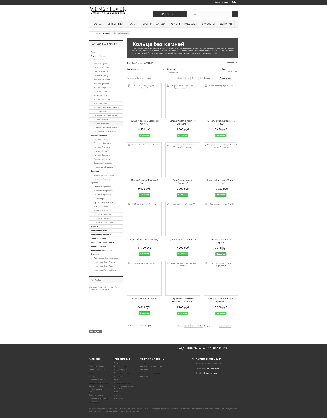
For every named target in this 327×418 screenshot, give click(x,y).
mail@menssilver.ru (209, 373)
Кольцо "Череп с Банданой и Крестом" (144, 122)
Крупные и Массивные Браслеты (101, 181)
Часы (132, 23)
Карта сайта (119, 398)
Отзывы (117, 395)
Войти (234, 2)
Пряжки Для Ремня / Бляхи (102, 242)
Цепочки (226, 23)
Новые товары (120, 366)
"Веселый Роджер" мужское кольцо (221, 122)
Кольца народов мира (102, 88)
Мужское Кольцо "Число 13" (183, 239)
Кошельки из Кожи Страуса (104, 262)
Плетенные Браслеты (102, 187)
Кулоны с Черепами (101, 139)
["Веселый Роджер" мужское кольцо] (221, 100)
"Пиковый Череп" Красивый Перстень (144, 181)
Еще (134, 56)
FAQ (116, 392)
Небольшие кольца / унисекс (105, 131)
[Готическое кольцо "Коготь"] (144, 278)
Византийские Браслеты (103, 191)
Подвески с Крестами (102, 143)
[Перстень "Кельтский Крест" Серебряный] (221, 278)
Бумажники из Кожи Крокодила (106, 258)
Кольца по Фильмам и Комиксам (106, 107)
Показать (171, 69)
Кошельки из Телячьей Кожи (105, 270)
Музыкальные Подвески (103, 167)
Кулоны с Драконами (102, 147)
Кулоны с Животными (102, 155)
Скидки (96, 279)
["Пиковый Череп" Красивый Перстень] (144, 160)
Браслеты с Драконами (103, 218)
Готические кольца (101, 76)
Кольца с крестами (101, 84)
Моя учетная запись (152, 358)
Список (235, 71)
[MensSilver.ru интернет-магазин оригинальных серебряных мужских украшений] (112, 10)
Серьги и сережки (98, 246)
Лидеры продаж (120, 370)
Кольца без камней (101, 123)
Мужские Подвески (101, 151)
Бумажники (116, 23)
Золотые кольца (100, 111)
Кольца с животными (102, 99)
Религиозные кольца (102, 92)
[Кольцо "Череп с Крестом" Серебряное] (183, 100)
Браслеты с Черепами (102, 214)
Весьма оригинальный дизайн (105, 115)
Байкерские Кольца (101, 68)
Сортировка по (133, 69)
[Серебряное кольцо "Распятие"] (183, 160)
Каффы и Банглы (101, 210)
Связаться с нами (121, 373)
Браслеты (208, 23)
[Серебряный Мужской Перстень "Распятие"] (183, 278)
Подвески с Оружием (102, 159)
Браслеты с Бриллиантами (104, 175)
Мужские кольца (100, 60)
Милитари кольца (101, 96)
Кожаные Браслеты (101, 207)
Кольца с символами (102, 80)
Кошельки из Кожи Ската (103, 266)
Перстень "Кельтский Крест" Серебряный (221, 300)
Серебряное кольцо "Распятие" (182, 181)
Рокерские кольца (101, 72)
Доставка (118, 376)
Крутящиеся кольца (101, 103)
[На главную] (91, 33)
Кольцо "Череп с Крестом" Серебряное (183, 122)
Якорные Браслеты (101, 199)
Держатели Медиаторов (103, 163)
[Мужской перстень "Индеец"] (144, 219)
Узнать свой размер (122, 383)
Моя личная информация (150, 373)
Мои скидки (145, 376)
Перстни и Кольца (153, 23)
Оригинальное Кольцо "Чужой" (221, 241)
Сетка (230, 71)
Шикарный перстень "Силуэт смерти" (220, 181)
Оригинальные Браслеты (103, 203)
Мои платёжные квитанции (151, 366)
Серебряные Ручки (99, 230)
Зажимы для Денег (99, 238)
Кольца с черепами (101, 64)
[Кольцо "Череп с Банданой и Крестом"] (144, 100)
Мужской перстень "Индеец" (144, 239)
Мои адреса (144, 370)
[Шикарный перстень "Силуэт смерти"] (221, 160)
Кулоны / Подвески (184, 23)
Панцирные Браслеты (102, 195)
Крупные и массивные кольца (105, 127)
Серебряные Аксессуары (101, 250)
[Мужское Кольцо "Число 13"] (183, 219)
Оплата (117, 379)
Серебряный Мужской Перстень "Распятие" (183, 300)
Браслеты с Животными (103, 222)
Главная (96, 23)
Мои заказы (144, 363)
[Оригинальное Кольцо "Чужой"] (221, 219)
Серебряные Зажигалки (101, 234)
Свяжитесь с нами (222, 2)
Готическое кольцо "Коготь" (144, 299)
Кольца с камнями (101, 119)
